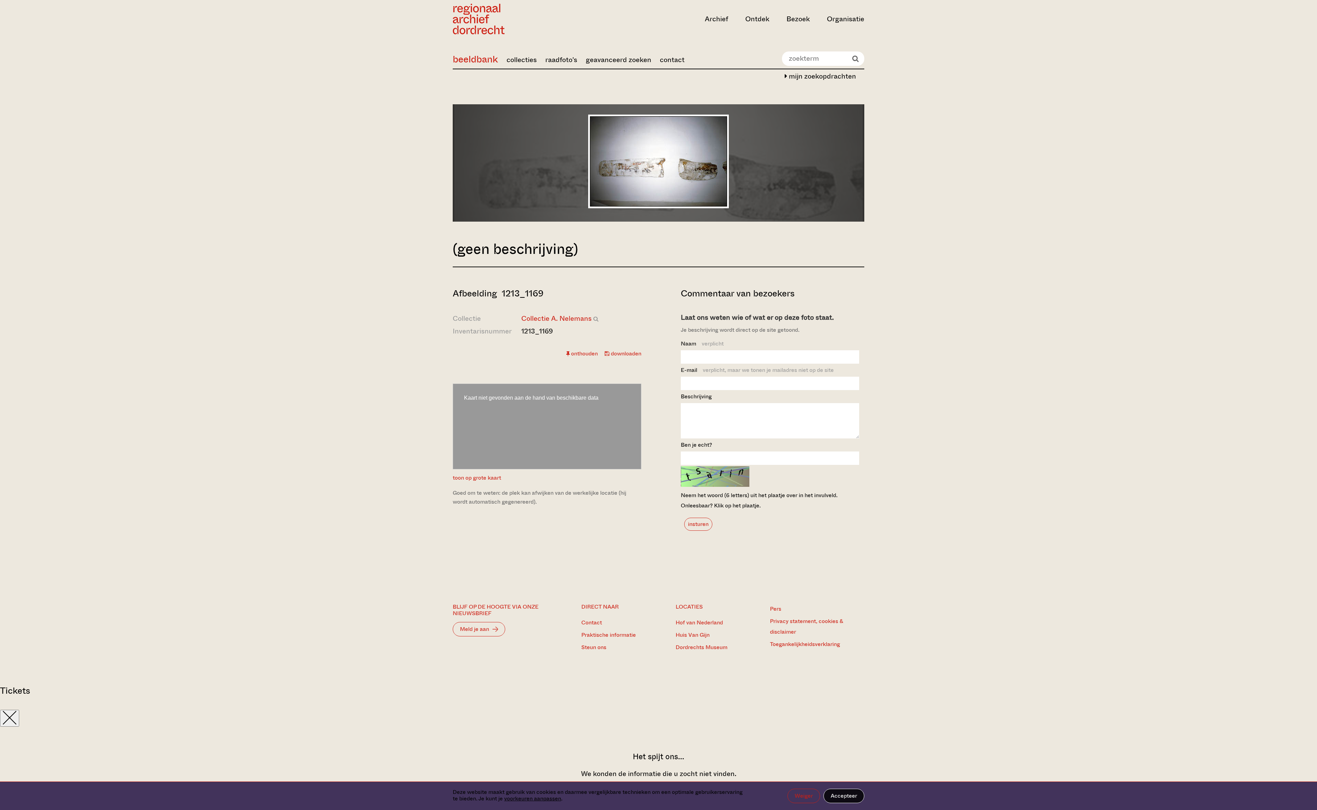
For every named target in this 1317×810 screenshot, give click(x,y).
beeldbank (475, 59)
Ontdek (757, 19)
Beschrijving (696, 396)
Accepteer (844, 796)
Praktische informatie (608, 635)
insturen (698, 524)
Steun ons (593, 647)
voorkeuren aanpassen (532, 798)
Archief (716, 19)
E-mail (757, 370)
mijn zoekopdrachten (821, 76)
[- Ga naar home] (514, 19)
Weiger (804, 796)
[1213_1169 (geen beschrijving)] (658, 206)
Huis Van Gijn (693, 635)
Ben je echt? (696, 445)
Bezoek (798, 19)
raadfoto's (561, 60)
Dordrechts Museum (701, 647)
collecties (522, 60)
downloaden (625, 353)
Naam (702, 344)
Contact (591, 622)
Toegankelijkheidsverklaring (805, 644)
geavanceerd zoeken (618, 60)
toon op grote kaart (477, 478)
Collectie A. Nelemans (556, 319)
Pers (775, 609)
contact (672, 60)
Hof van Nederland (699, 622)
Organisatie (845, 19)
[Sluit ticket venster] (9, 718)
